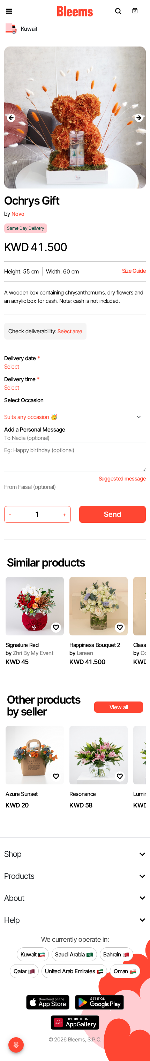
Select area (69, 331)
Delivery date (22, 358)
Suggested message (122, 478)
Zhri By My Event (29, 653)
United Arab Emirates (71, 971)
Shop (13, 854)
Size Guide (134, 271)
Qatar (21, 971)
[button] (9, 11)
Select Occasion (24, 400)
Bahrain (112, 954)
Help (12, 920)
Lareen (81, 653)
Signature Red (22, 644)
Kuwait (29, 954)
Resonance (82, 793)
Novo (18, 214)
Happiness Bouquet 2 (94, 644)
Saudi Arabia (70, 954)
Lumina (141, 793)
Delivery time (22, 379)
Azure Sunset (22, 793)
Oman (121, 971)
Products (19, 876)
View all (119, 707)
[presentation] (11, 117)
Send (112, 514)
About (14, 898)
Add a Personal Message (34, 429)
